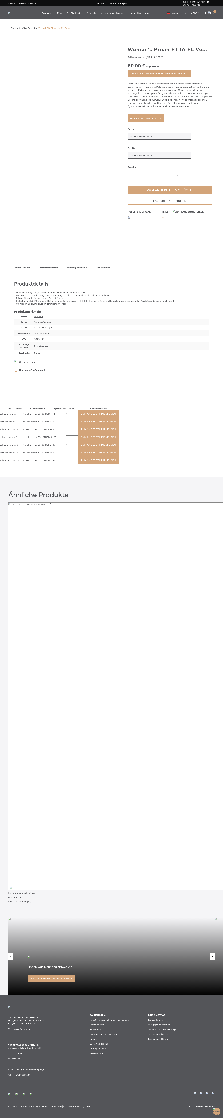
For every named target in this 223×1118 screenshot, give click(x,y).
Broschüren (121, 12)
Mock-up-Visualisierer (146, 118)
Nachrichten (135, 12)
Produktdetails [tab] (22, 267)
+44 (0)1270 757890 (195, 3)
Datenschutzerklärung (157, 1034)
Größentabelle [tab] (104, 267)
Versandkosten (97, 1053)
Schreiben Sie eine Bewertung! (161, 1029)
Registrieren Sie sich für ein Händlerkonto (109, 1019)
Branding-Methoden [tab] (77, 267)
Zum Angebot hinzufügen (170, 190)
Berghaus (38, 316)
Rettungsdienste (98, 1048)
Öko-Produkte (77, 12)
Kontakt (147, 12)
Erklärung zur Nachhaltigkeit (103, 1034)
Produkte (46, 12)
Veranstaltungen (98, 1024)
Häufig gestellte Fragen (158, 1024)
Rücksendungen (155, 1019)
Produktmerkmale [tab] (49, 267)
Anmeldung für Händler (22, 3)
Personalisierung (94, 12)
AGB (88, 1106)
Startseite (16, 28)
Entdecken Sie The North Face (51, 978)
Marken (60, 12)
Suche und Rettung (99, 1043)
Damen (37, 352)
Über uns (109, 12)
